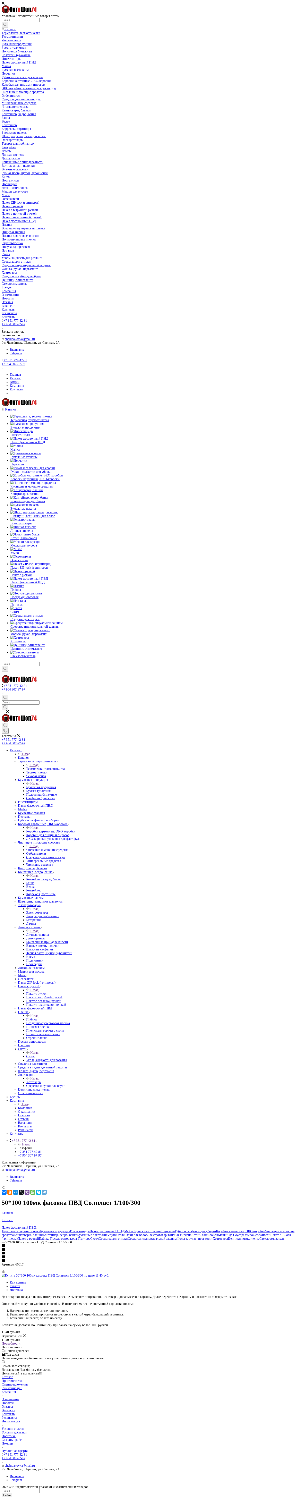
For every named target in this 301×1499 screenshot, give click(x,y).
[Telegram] (44, 1192)
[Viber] (27, 1192)
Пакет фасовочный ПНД (107, 1231)
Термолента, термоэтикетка (45, 768)
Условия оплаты (13, 1428)
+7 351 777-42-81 (15, 320)
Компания (25, 1108)
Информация (11, 1421)
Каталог (23, 757)
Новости (8, 1403)
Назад (26, 754)
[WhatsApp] (32, 1192)
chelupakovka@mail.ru (20, 339)
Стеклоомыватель (271, 1238)
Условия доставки (14, 1432)
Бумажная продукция (41, 787)
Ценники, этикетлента (243, 1238)
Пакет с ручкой (37, 993)
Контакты (8, 1414)
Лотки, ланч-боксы (204, 1235)
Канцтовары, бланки (28, 1235)
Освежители (261, 1235)
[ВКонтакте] (4, 1192)
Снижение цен (12, 1388)
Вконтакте (17, 349)
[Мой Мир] (15, 1192)
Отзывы (7, 1406)
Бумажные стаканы (147, 1231)
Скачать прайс (12, 1439)
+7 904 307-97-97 (13, 324)
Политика (9, 1436)
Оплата (15, 1286)
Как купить (18, 1282)
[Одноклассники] (9, 1192)
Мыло (248, 1235)
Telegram (16, 353)
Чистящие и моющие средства (47, 850)
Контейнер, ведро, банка (43, 879)
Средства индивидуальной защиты (152, 1238)
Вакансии (8, 1410)
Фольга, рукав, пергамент (195, 1238)
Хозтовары (33, 1082)
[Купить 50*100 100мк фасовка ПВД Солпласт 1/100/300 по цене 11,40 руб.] (55, 1275)
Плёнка (31, 1019)
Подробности (11, 1343)
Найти (7, 1495)
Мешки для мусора (231, 1235)
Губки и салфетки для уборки (195, 1231)
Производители (13, 1380)
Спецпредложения (15, 1384)
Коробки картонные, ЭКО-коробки (50, 831)
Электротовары (37, 912)
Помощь (7, 1443)
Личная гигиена (37, 934)
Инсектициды (80, 1231)
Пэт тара (84, 1238)
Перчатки (168, 1231)
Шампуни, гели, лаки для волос (125, 1235)
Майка (129, 1231)
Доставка (16, 1289)
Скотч (30, 1056)
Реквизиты (9, 1417)
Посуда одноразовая (64, 1238)
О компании (10, 1399)
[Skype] (38, 1192)
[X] (21, 1192)
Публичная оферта (15, 1451)
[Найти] (5, 24)
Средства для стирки (113, 1238)
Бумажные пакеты (90, 1235)
